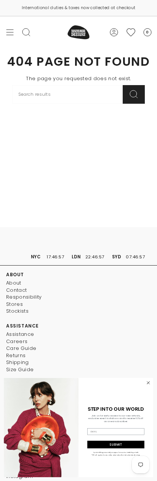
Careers (16, 341)
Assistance (20, 334)
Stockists (17, 311)
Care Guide (21, 348)
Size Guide (20, 369)
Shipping (17, 362)
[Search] (134, 94)
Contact (16, 290)
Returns (16, 355)
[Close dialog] (148, 383)
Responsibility (24, 297)
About (13, 283)
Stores (14, 304)
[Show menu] (10, 32)
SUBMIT (116, 444)
